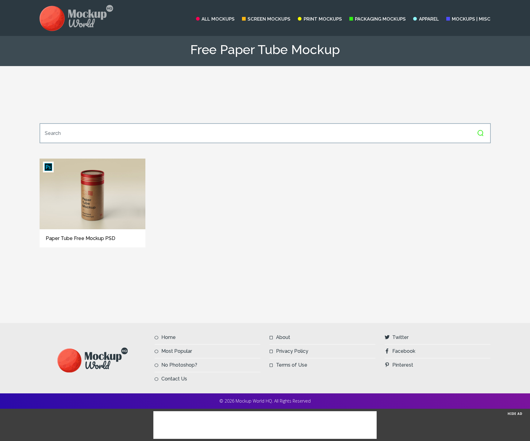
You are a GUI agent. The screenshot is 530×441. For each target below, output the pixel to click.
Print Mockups (323, 19)
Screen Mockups (269, 19)
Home (168, 337)
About (283, 337)
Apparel (429, 19)
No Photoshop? (179, 365)
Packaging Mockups (380, 19)
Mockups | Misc (471, 19)
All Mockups (218, 19)
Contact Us (174, 379)
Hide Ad (515, 413)
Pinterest (402, 365)
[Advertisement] (265, 94)
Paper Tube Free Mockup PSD (80, 238)
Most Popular (176, 351)
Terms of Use (291, 365)
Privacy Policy (292, 351)
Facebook (403, 351)
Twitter (400, 337)
